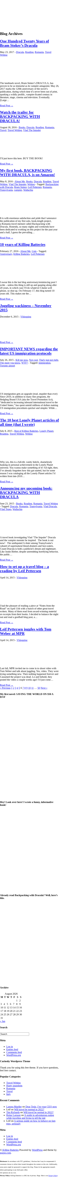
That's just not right (48, 360)
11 (32, 688)
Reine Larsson (13, 1115)
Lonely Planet (46, 431)
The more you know (10, 362)
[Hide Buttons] (1, 1192)
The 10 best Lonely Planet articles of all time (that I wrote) (29, 422)
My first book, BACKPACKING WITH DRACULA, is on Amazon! (27, 172)
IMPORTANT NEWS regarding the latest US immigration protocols (29, 351)
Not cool (33, 360)
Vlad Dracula (50, 506)
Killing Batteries (21, 254)
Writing (31, 184)
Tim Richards (13, 1112)
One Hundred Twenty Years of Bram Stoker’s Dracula (24, 43)
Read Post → (6, 105)
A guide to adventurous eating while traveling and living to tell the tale (30, 1116)
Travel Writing (15, 130)
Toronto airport (7, 365)
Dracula (20, 52)
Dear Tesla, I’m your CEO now (41, 1106)
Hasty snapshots (14, 1085)
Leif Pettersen (35, 187)
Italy (8, 1094)
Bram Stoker (20, 187)
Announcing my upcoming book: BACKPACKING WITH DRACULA (26, 492)
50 (38, 688)
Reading (29, 52)
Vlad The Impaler (32, 130)
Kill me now (22, 360)
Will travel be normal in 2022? (29, 1109)
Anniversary (6, 254)
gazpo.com (5, 1152)
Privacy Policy (53, 1175)
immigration (45, 362)
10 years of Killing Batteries (22, 244)
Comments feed (14, 1052)
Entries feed (12, 1049)
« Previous (5, 688)
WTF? (24, 362)
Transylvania (6, 190)
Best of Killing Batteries (26, 431)
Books (22, 127)
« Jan (2, 1021)
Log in (9, 1046)
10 (29, 688)
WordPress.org (13, 1055)
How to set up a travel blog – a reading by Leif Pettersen (24, 569)
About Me (20, 181)
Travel (3, 130)
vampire (18, 190)
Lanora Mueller (14, 1106)
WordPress (37, 1150)
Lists (34, 251)
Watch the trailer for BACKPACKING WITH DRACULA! (20, 116)
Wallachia (28, 190)
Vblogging (25, 316)
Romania (39, 52)
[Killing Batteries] (29, 11)
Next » (44, 688)
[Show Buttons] (2, 1188)
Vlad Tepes (5, 509)
